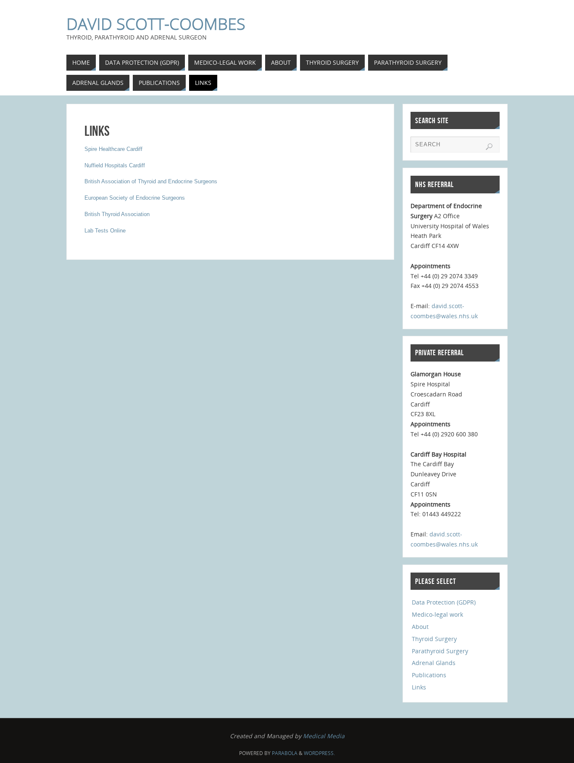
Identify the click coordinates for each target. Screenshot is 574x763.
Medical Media (324, 736)
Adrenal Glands (434, 663)
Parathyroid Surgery (440, 651)
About (420, 627)
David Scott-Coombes (155, 23)
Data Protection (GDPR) (444, 602)
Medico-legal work (437, 614)
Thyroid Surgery (434, 639)
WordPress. (319, 753)
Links (419, 687)
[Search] (489, 147)
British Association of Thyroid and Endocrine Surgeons (150, 181)
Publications (429, 675)
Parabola (285, 753)
